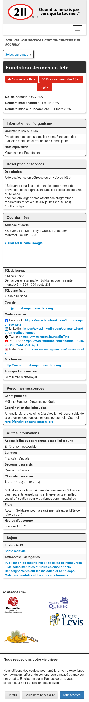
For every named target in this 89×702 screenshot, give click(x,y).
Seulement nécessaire (40, 695)
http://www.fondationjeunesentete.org (33, 365)
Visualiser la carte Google (24, 243)
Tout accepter (72, 695)
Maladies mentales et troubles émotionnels (39, 567)
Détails (12, 695)
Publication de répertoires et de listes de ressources (43, 562)
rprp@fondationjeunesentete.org (29, 421)
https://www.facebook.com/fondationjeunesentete (44, 322)
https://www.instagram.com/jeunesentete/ (44, 351)
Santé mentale (15, 551)
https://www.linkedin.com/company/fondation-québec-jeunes (44, 330)
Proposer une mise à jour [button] (63, 79)
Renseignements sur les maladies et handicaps (40, 571)
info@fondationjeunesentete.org (29, 308)
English (44, 87)
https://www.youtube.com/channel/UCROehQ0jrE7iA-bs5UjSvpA (44, 342)
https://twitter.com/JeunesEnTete (45, 336)
